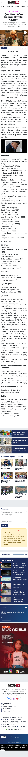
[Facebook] (8, 698)
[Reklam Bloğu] (14, 648)
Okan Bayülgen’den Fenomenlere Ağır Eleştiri (20, 468)
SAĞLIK (12, 723)
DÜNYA (20, 718)
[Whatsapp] (20, 698)
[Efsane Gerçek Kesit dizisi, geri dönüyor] (21, 475)
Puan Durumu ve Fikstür (9, 706)
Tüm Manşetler (7, 708)
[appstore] (9, 730)
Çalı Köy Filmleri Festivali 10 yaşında (6, 494)
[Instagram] (14, 698)
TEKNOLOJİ (6, 724)
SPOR (18, 723)
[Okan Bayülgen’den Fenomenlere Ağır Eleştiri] (21, 462)
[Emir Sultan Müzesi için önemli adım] (7, 462)
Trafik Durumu (7, 705)
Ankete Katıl (6, 619)
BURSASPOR (6, 718)
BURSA (3, 6)
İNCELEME (5, 721)
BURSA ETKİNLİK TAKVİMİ (9, 726)
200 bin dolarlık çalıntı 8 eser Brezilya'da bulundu (6, 482)
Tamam (3, 749)
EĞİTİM (4, 719)
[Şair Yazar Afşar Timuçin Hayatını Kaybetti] (14, 38)
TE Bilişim (18, 742)
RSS (4, 737)
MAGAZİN (23, 721)
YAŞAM (23, 6)
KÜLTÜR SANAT (14, 11)
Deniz (9, 268)
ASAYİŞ (17, 6)
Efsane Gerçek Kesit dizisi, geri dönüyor (20, 481)
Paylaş (5, 48)
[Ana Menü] (1, 2)
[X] (11, 698)
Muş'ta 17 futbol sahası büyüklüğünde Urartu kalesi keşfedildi (20, 495)
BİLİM (10, 716)
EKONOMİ (11, 719)
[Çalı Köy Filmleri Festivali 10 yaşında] (7, 489)
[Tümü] (26, 554)
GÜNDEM (10, 6)
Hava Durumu (7, 703)
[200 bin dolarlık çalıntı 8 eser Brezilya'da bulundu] (7, 475)
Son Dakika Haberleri (8, 710)
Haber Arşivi (6, 711)
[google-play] (18, 730)
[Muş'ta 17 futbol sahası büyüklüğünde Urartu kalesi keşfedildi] (21, 489)
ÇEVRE (14, 718)
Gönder (4, 525)
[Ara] (25, 2)
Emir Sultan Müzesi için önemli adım (6, 467)
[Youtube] (17, 698)
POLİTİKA (5, 723)
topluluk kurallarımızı (17, 531)
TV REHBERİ (22, 726)
